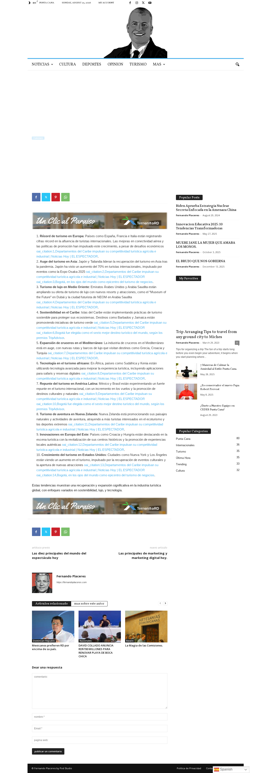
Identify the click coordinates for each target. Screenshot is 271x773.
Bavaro (130, 640)
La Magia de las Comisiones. (144, 645)
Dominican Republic (44, 640)
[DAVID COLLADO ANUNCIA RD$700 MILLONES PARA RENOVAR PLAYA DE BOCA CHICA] (100, 626)
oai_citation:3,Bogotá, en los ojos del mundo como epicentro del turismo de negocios (94, 282)
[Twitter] (143, 3)
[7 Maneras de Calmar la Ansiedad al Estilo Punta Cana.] (186, 371)
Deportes (91, 64)
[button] (237, 64)
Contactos (211, 768)
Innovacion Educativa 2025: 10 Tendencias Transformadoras (199, 226)
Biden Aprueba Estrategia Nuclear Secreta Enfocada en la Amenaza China (206, 208)
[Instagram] (136, 3)
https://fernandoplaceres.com (72, 582)
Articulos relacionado (51, 604)
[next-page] (165, 603)
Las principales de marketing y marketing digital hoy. (143, 555)
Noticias (40, 64)
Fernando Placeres (46, 166)
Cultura (67, 64)
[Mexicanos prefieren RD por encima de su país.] (53, 626)
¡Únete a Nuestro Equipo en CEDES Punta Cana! (217, 408)
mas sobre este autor (89, 604)
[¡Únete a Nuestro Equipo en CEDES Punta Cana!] (186, 412)
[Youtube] (149, 3)
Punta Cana (183, 438)
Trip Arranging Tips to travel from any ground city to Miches (206, 334)
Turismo (138, 64)
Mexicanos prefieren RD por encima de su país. (50, 647)
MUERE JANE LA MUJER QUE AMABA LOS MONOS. (205, 245)
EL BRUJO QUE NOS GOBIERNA (200, 261)
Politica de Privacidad (189, 768)
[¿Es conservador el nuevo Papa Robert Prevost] (186, 392)
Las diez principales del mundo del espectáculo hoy (59, 555)
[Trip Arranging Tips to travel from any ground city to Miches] (207, 306)
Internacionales (185, 445)
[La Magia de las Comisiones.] (146, 626)
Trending (181, 464)
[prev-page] (160, 603)
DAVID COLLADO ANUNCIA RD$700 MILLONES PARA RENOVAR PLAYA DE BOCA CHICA (96, 650)
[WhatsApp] (65, 197)
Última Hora (183, 458)
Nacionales (86, 640)
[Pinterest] (55, 197)
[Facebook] (130, 3)
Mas (157, 64)
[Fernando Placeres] (136, 32)
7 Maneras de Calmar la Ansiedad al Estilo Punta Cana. (218, 367)
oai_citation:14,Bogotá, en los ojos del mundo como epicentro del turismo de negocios (95, 475)
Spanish (225, 769)
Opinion (115, 64)
